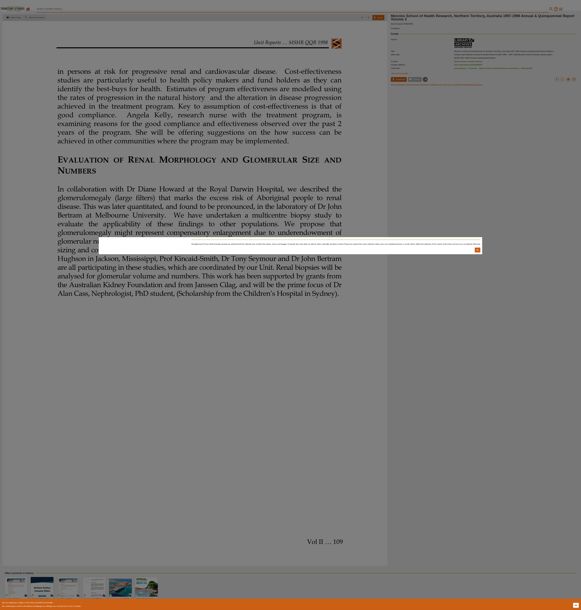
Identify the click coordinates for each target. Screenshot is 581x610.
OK (477, 250)
